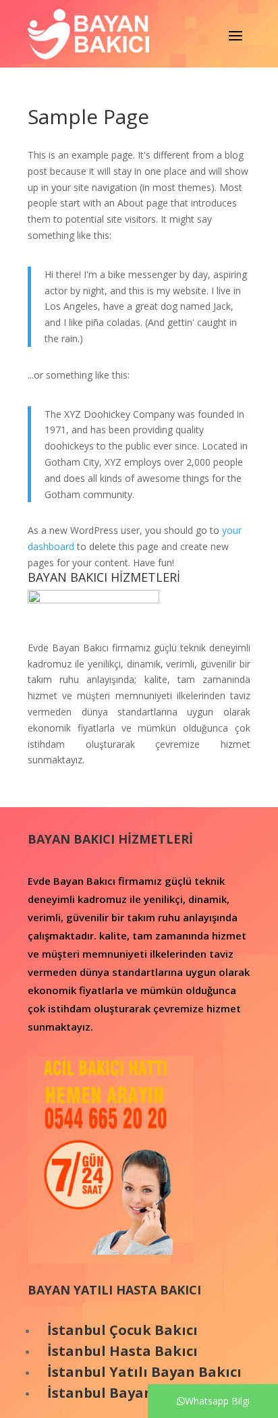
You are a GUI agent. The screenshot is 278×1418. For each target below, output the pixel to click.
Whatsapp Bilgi (217, 1400)
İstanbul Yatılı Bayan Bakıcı (144, 1372)
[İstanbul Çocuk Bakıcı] (42, 1330)
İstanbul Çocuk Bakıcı (122, 1330)
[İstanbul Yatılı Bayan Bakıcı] (42, 1372)
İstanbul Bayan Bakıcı (123, 1393)
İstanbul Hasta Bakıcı (122, 1351)
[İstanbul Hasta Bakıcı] (42, 1351)
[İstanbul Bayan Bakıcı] (42, 1393)
